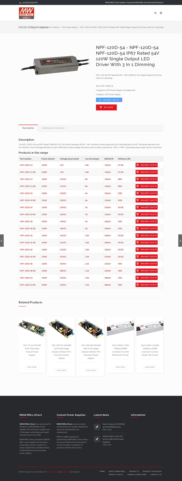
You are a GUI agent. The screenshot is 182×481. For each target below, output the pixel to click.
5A (86, 207)
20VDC (63, 193)
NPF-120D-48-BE (28, 270)
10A (87, 165)
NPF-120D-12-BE (28, 172)
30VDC (63, 221)
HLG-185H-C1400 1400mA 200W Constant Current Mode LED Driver (150, 350)
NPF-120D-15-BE (28, 186)
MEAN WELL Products (49, 27)
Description (28, 128)
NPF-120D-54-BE (28, 285)
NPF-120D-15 (26, 179)
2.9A (87, 249)
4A (86, 221)
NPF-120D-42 (26, 249)
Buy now (108, 107)
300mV (107, 278)
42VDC (63, 249)
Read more (32, 367)
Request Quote (149, 165)
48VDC (63, 263)
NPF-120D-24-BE (28, 214)
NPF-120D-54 (26, 278)
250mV (107, 249)
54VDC (63, 278)
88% (120, 179)
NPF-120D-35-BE (28, 242)
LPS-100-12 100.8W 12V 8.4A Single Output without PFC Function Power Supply (61, 351)
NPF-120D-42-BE (28, 256)
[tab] (28, 128)
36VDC (63, 235)
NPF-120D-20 (26, 193)
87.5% (120, 165)
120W (44, 165)
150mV (107, 165)
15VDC (63, 179)
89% (120, 193)
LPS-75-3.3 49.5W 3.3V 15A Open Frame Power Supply (32, 350)
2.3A (87, 278)
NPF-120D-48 (26, 263)
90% (120, 263)
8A (86, 179)
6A (86, 193)
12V (62, 165)
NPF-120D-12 (26, 165)
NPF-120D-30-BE (28, 228)
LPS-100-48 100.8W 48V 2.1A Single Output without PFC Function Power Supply (91, 351)
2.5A (87, 263)
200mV (107, 221)
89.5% (120, 207)
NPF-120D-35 (26, 235)
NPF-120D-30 (26, 221)
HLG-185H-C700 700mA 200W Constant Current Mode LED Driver (120, 350)
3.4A (87, 235)
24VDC (63, 207)
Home (34, 27)
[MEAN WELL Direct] (26, 13)
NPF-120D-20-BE (28, 200)
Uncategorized (128, 90)
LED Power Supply (70, 27)
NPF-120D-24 (26, 207)
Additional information (53, 128)
